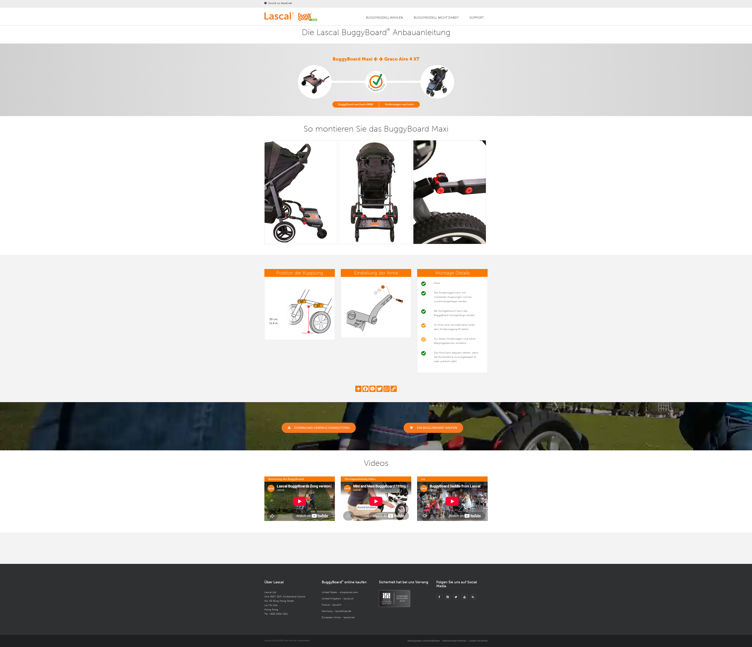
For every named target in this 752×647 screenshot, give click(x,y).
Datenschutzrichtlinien (454, 640)
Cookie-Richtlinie (478, 640)
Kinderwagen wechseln (399, 104)
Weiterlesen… (424, 549)
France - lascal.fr (331, 604)
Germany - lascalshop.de (336, 611)
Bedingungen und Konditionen (424, 640)
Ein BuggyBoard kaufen (436, 428)
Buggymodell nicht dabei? (436, 17)
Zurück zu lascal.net (279, 3)
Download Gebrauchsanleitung (322, 428)
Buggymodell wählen (384, 17)
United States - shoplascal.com (340, 592)
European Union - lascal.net (338, 617)
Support (476, 17)
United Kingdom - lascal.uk (338, 598)
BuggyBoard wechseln (355, 104)
